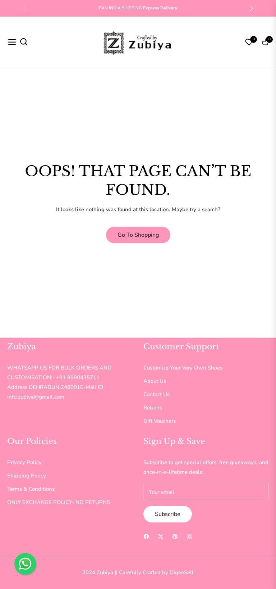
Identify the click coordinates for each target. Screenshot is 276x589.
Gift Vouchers (159, 421)
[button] (251, 8)
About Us (154, 381)
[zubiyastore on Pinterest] (175, 536)
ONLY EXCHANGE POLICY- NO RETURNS (58, 502)
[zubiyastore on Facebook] (146, 536)
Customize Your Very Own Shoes (182, 367)
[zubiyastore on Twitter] (161, 536)
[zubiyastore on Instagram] (189, 536)
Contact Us (156, 394)
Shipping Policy (26, 475)
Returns (152, 407)
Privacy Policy (24, 462)
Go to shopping (138, 235)
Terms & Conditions (31, 489)
